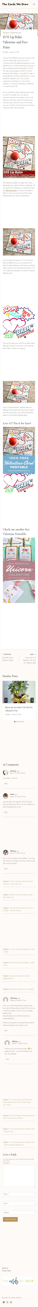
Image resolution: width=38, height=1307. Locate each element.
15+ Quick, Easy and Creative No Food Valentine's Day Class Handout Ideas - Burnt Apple (17, 1102)
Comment (6, 1163)
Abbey (6, 52)
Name (6, 1194)
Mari (12, 794)
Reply (5, 783)
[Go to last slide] (6, 700)
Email (6, 1203)
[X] (7, 1302)
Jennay (13, 771)
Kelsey (13, 851)
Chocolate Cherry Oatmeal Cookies (7, 657)
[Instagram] (11, 1302)
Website (6, 1213)
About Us (5, 1268)
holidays (6, 33)
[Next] (32, 700)
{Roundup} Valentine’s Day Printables (22, 989)
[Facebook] (3, 1302)
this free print (11, 190)
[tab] (14, 721)
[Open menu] (34, 4)
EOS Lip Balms (14, 71)
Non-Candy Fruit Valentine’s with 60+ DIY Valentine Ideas (29, 658)
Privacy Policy (6, 1271)
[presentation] (19, 692)
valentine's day (15, 33)
